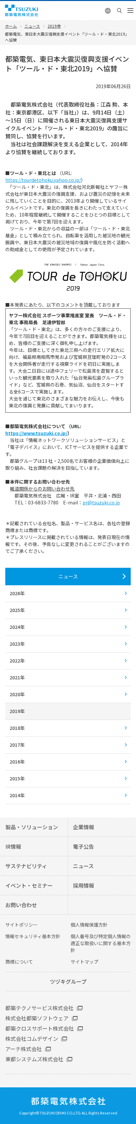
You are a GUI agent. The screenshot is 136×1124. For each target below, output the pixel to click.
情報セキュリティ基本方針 (32, 936)
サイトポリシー (21, 924)
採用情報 (83, 885)
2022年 (17, 660)
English (108, 10)
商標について (19, 961)
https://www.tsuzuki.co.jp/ (36, 433)
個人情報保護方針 (89, 924)
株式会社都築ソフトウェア (37, 1018)
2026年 (17, 593)
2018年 (17, 728)
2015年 (17, 778)
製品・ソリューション (31, 827)
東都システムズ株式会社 (34, 1059)
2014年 (17, 795)
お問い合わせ (21, 905)
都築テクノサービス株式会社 (39, 1008)
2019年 (17, 711)
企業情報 (83, 827)
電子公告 (83, 846)
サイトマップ (84, 961)
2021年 (17, 677)
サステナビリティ (26, 866)
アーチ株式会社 (23, 1049)
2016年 (17, 761)
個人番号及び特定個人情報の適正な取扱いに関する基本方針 (101, 943)
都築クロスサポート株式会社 (39, 1028)
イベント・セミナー (29, 885)
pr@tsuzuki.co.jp (101, 502)
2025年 (17, 610)
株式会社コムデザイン (31, 1038)
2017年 (17, 744)
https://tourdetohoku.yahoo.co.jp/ (43, 180)
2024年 (17, 627)
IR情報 (13, 846)
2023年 (17, 643)
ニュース (68, 576)
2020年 (17, 694)
